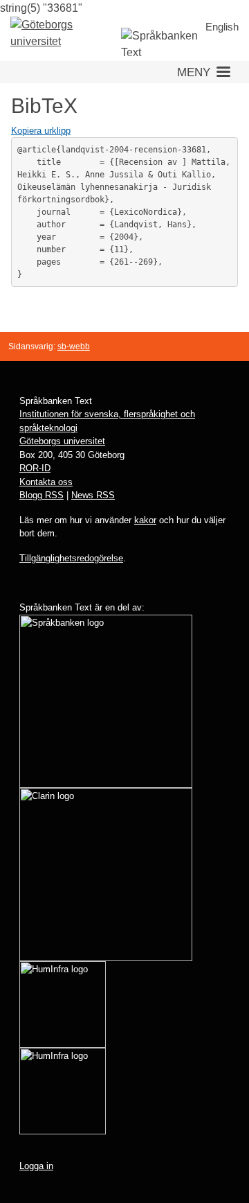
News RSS (93, 495)
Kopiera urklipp (41, 130)
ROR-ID (34, 468)
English (222, 27)
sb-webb (73, 346)
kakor (145, 520)
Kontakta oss (46, 482)
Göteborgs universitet (62, 441)
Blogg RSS (41, 495)
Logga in (36, 1166)
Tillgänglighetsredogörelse (71, 558)
